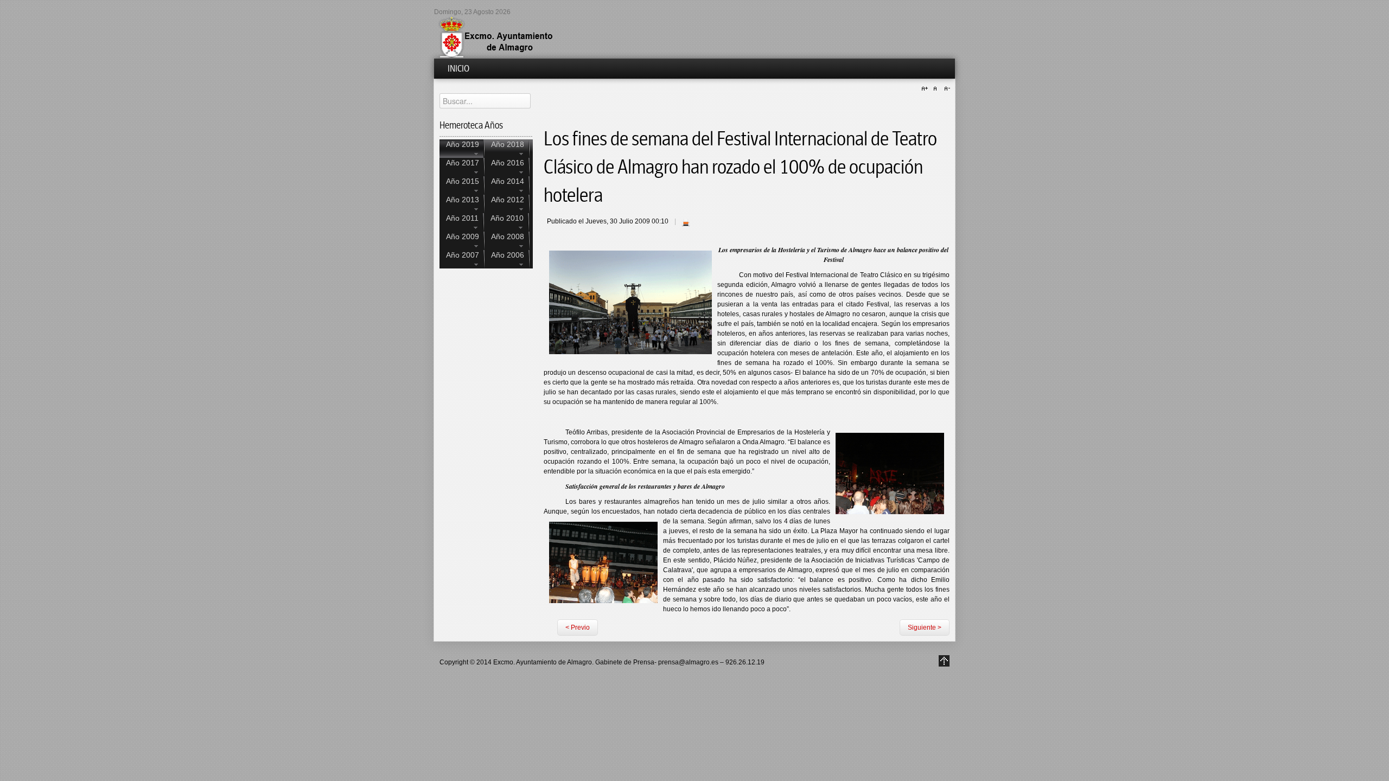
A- (946, 89)
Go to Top (944, 661)
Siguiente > (924, 627)
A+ (926, 89)
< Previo (577, 627)
